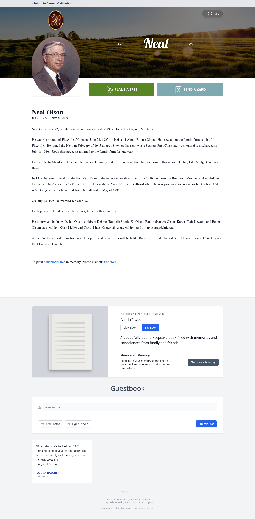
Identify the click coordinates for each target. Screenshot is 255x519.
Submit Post (206, 424)
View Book (130, 327)
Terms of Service (137, 502)
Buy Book (150, 327)
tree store (110, 261)
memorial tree (55, 261)
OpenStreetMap (131, 508)
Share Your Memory (203, 362)
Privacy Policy (117, 502)
